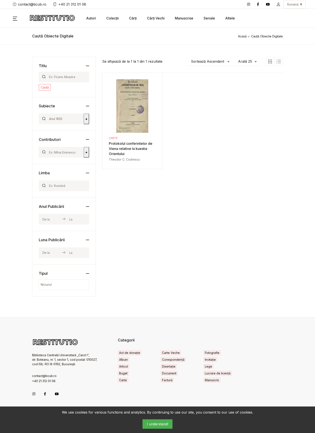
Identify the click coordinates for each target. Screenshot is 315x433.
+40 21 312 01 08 (72, 4)
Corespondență (173, 359)
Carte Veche (171, 353)
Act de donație (129, 353)
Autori (91, 18)
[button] (278, 4)
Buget (123, 373)
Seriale (209, 18)
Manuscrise (184, 18)
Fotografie (212, 353)
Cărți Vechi (156, 18)
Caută (45, 87)
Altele (230, 18)
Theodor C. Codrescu (124, 159)
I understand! (157, 424)
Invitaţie (210, 359)
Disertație (169, 366)
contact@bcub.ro (32, 4)
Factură (167, 380)
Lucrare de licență (218, 373)
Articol (123, 366)
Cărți (133, 18)
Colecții (112, 18)
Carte (113, 138)
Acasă (242, 36)
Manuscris (212, 380)
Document (169, 373)
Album (123, 359)
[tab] (270, 61)
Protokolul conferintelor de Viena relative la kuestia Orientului (130, 148)
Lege (208, 366)
